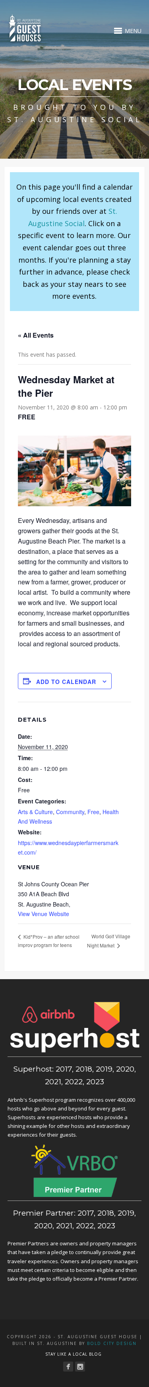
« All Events (36, 335)
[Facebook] (68, 1367)
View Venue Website (43, 914)
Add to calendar (66, 682)
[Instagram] (80, 1367)
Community (70, 812)
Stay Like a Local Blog (73, 1354)
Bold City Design (112, 1343)
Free (93, 812)
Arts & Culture (35, 812)
